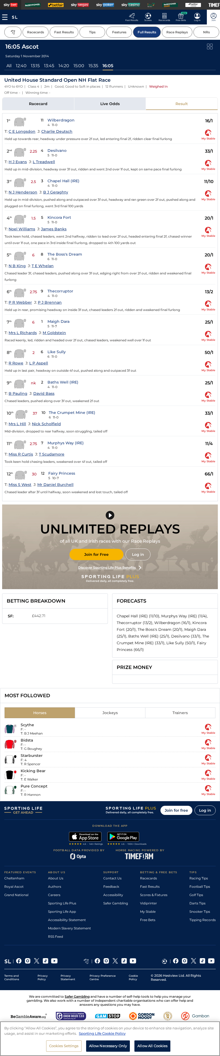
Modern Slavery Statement (69, 928)
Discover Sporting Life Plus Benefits (107, 567)
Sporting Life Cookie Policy (102, 1033)
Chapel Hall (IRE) (63, 180)
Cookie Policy (133, 977)
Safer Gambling (115, 903)
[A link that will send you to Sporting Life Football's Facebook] (175, 961)
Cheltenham (14, 878)
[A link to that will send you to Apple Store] (86, 839)
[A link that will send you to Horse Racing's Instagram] (106, 961)
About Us (55, 878)
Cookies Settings (64, 1046)
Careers (54, 895)
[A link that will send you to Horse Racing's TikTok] (124, 961)
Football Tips (199, 887)
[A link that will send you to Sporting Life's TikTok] (45, 961)
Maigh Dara (58, 321)
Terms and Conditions (11, 977)
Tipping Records (202, 920)
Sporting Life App (62, 912)
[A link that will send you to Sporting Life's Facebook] (18, 961)
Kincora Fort (59, 217)
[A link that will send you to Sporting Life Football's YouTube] (211, 961)
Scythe (27, 724)
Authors (54, 887)
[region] (110, 1038)
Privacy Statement (68, 977)
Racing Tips (198, 878)
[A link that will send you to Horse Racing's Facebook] (97, 961)
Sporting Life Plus (62, 903)
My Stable (148, 912)
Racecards (148, 878)
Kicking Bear (33, 770)
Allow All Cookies (152, 1046)
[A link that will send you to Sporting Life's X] (36, 961)
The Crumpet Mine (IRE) (72, 412)
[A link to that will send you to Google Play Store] (127, 839)
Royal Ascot (14, 887)
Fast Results (150, 887)
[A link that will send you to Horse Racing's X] (115, 961)
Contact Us (112, 878)
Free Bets (147, 920)
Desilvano (57, 150)
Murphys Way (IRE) (65, 443)
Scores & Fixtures (153, 895)
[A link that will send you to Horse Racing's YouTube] (133, 961)
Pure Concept (34, 786)
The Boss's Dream (64, 254)
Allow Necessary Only (108, 1046)
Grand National (16, 895)
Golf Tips (196, 895)
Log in (138, 554)
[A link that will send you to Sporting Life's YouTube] (54, 961)
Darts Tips (197, 903)
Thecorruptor (60, 291)
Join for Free (96, 554)
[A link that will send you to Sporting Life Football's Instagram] (184, 961)
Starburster (32, 755)
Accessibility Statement (67, 920)
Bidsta (27, 740)
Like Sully (56, 351)
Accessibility (113, 895)
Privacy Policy (43, 977)
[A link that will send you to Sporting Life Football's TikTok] (202, 961)
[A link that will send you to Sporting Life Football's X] (193, 961)
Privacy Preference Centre (103, 977)
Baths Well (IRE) (62, 382)
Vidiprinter (148, 903)
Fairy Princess (61, 473)
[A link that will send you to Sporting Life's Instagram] (27, 961)
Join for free (176, 810)
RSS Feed (55, 937)
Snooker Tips (199, 912)
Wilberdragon (61, 120)
